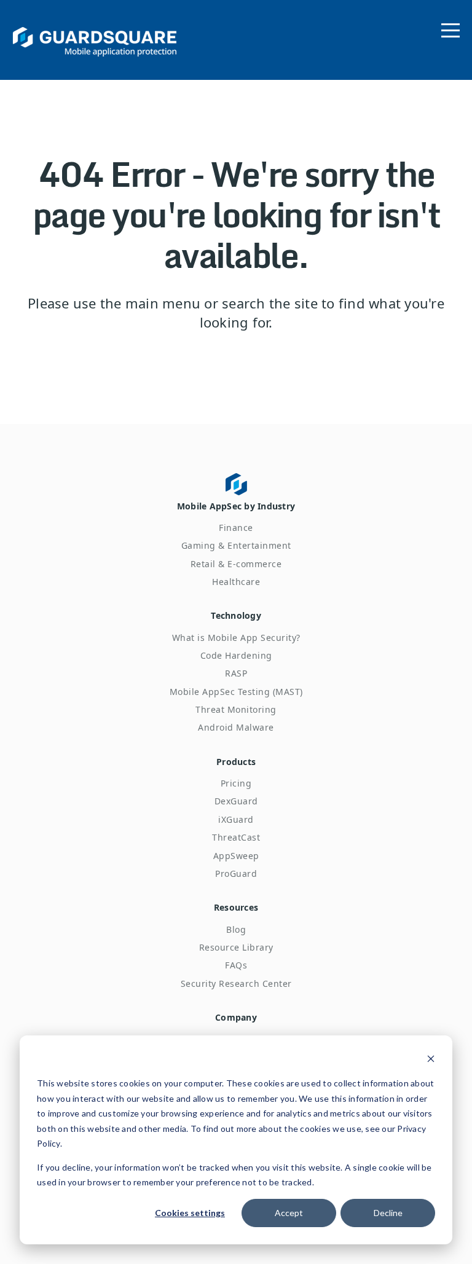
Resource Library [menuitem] (236, 947)
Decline (388, 1212)
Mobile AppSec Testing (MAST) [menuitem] (236, 691)
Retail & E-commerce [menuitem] (236, 564)
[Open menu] (450, 27)
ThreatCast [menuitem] (236, 837)
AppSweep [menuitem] (236, 856)
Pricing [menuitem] (236, 783)
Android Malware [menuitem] (236, 727)
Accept (289, 1212)
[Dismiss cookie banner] (431, 1060)
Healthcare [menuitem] (236, 581)
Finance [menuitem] (236, 527)
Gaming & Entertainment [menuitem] (236, 545)
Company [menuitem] (236, 1017)
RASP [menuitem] (236, 673)
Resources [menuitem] (236, 907)
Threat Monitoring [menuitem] (236, 709)
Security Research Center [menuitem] (236, 983)
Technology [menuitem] (236, 615)
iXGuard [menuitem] (236, 819)
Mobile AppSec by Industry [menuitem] (236, 506)
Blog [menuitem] (236, 929)
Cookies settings (190, 1212)
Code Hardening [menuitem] (236, 655)
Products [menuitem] (236, 761)
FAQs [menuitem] (236, 965)
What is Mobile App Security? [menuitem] (236, 637)
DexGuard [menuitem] (236, 801)
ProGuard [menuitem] (236, 873)
